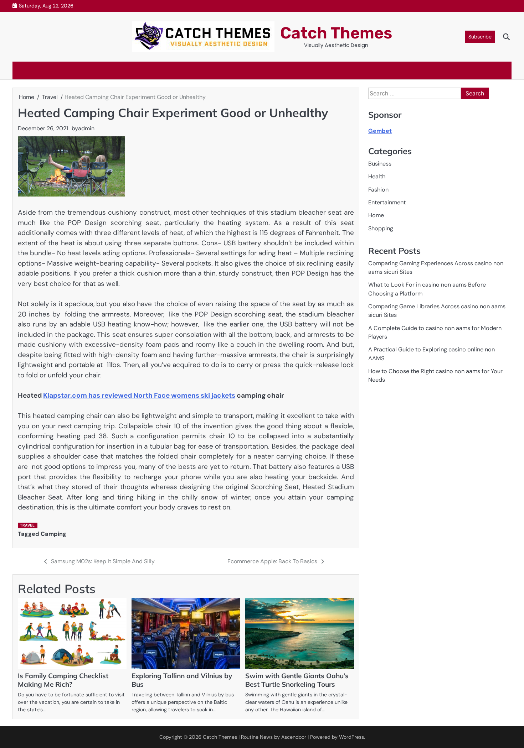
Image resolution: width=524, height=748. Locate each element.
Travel (27, 525)
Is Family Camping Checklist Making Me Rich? (63, 680)
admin (86, 128)
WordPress (351, 737)
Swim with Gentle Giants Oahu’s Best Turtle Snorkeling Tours (297, 680)
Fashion (378, 189)
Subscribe (480, 36)
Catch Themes (336, 32)
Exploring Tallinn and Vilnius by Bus (182, 680)
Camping (53, 534)
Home (376, 215)
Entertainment (387, 202)
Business (379, 163)
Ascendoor (293, 737)
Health (376, 176)
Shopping (380, 228)
